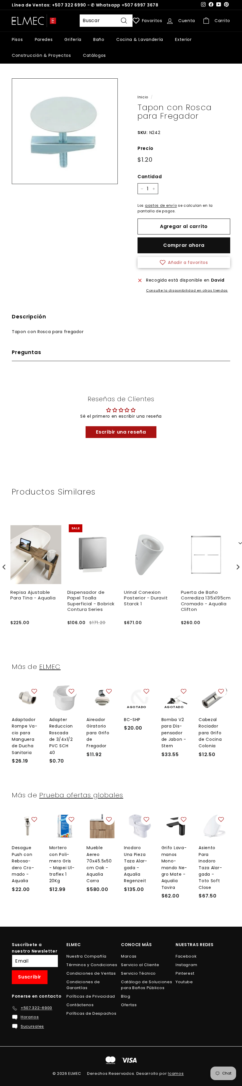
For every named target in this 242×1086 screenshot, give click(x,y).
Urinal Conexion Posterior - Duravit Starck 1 (146, 598)
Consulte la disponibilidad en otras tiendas (187, 290)
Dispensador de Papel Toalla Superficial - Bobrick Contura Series (91, 601)
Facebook (186, 956)
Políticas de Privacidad (90, 996)
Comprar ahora (184, 245)
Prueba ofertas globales (81, 795)
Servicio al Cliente (140, 965)
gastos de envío (161, 205)
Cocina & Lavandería (139, 39)
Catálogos (94, 55)
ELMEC (50, 666)
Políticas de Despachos (91, 1013)
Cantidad (150, 176)
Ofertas (129, 1005)
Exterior (183, 39)
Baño (98, 39)
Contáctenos (80, 1005)
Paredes (44, 39)
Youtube (184, 982)
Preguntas (26, 352)
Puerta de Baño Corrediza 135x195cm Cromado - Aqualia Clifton (206, 601)
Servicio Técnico (138, 973)
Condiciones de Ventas (91, 973)
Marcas (129, 956)
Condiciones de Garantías (83, 985)
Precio (145, 148)
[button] (184, 262)
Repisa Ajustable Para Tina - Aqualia (32, 595)
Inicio (143, 97)
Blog (125, 996)
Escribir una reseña (121, 432)
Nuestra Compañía (86, 956)
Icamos (176, 1073)
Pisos (17, 39)
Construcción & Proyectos (41, 55)
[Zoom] (64, 131)
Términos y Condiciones (91, 965)
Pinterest (185, 973)
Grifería (72, 39)
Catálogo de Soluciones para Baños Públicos (146, 985)
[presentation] (4, 566)
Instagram (186, 965)
